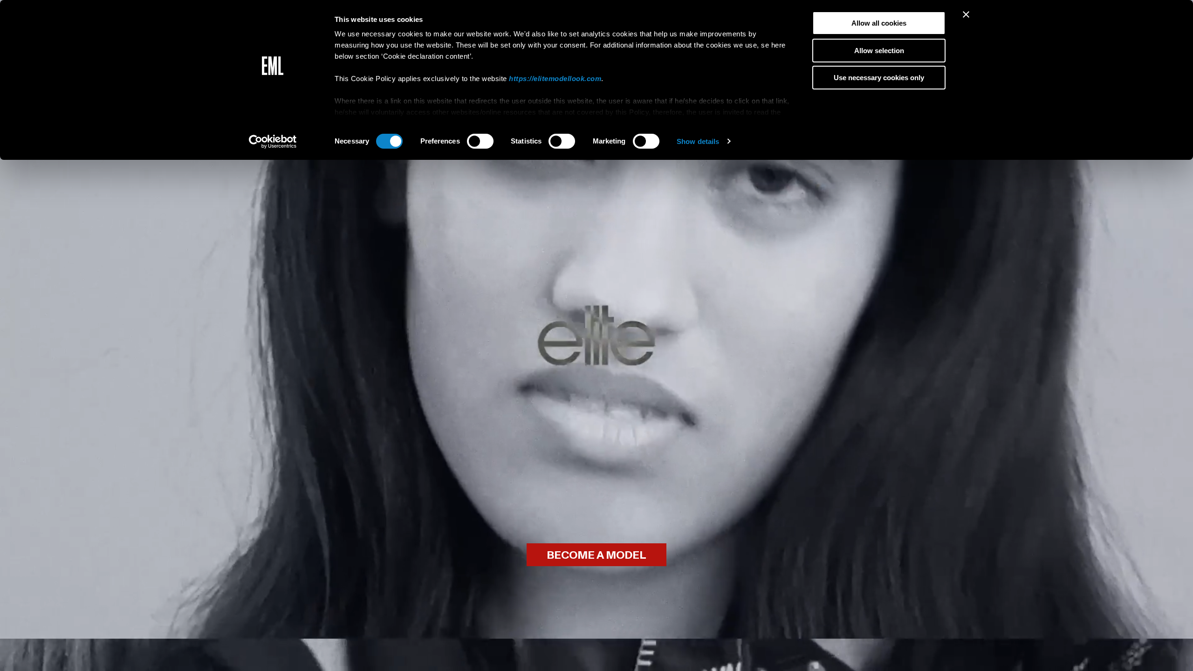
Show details (698, 141)
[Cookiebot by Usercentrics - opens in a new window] (273, 142)
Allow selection (879, 51)
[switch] (480, 141)
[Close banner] (966, 14)
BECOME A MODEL (596, 555)
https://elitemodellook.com (555, 78)
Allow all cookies (878, 23)
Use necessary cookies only (879, 78)
